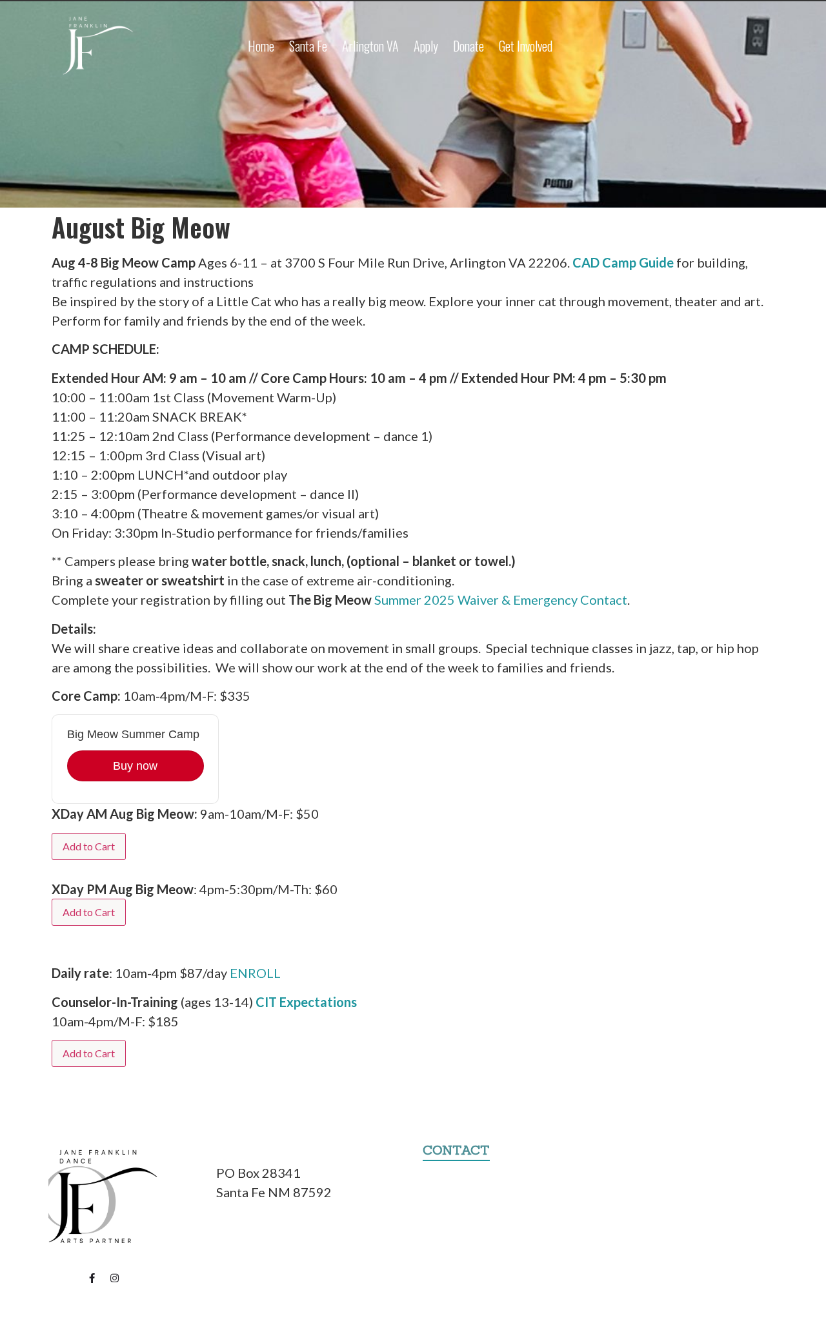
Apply (426, 45)
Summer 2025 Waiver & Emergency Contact (500, 599)
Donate (468, 45)
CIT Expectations (306, 1002)
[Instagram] (115, 1277)
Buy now (135, 765)
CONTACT (456, 1150)
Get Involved (525, 45)
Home (261, 45)
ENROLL (255, 973)
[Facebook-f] (92, 1277)
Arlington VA (370, 45)
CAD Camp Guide (623, 262)
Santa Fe (308, 45)
